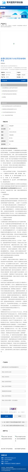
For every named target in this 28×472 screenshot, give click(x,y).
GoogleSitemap (7, 470)
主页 (6, 25)
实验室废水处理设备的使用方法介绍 (9, 109)
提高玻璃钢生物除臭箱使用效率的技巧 (9, 90)
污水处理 (14, 25)
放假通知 (4, 97)
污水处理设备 (19, 25)
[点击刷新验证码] (13, 409)
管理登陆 (11, 467)
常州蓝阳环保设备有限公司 (6, 469)
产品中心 (9, 25)
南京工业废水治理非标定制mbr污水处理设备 (16, 425)
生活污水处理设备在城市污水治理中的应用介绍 (11, 106)
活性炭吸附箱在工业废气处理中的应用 (9, 87)
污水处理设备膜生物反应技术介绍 (9, 112)
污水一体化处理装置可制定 (7, 115)
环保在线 (7, 467)
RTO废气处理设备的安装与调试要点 (9, 94)
